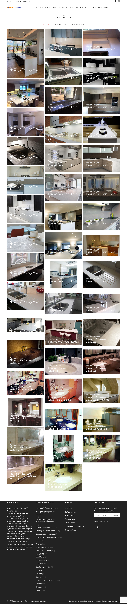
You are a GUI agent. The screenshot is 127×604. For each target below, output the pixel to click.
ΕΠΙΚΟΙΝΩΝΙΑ (103, 7)
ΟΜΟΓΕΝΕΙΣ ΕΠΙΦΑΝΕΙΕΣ (47, 537)
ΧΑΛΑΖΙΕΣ (40, 554)
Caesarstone (41, 584)
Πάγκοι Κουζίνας (61, 25)
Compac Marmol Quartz (46, 580)
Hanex (38, 541)
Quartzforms (41, 560)
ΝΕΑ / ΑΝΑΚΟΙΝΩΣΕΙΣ (78, 7)
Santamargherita (43, 567)
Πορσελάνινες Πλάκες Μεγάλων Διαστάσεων (45, 521)
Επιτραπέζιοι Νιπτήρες (46, 534)
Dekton (39, 590)
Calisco (39, 574)
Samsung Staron (43, 547)
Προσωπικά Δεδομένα (74, 526)
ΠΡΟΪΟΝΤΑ (39, 7)
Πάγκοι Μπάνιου (77, 25)
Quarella (39, 564)
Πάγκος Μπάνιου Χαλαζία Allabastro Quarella (21, 418)
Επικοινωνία (70, 523)
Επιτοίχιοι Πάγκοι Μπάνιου (47, 531)
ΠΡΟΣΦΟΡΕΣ (51, 7)
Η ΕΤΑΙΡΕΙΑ (92, 7)
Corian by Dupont (43, 551)
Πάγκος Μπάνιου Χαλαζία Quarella (58, 427)
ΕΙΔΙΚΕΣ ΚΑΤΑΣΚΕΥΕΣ (45, 527)
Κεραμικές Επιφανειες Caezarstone (45, 513)
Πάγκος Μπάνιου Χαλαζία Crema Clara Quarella (23, 476)
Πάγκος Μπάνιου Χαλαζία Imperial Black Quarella (24, 389)
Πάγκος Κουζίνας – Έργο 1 (63, 341)
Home (63, 15)
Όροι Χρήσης (70, 530)
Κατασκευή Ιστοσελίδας (78, 601)
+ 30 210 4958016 (19, 549)
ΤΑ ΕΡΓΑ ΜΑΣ (63, 7)
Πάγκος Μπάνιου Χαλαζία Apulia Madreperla (96, 455)
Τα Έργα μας (70, 512)
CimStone (40, 557)
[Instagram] (119, 1)
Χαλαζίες (68, 508)
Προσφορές (70, 519)
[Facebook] (115, 1)
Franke (39, 544)
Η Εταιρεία (69, 516)
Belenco (39, 577)
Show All (47, 25)
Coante (39, 570)
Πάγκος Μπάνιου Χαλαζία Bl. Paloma (59, 398)
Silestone (39, 587)
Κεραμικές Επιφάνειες (45, 508)
